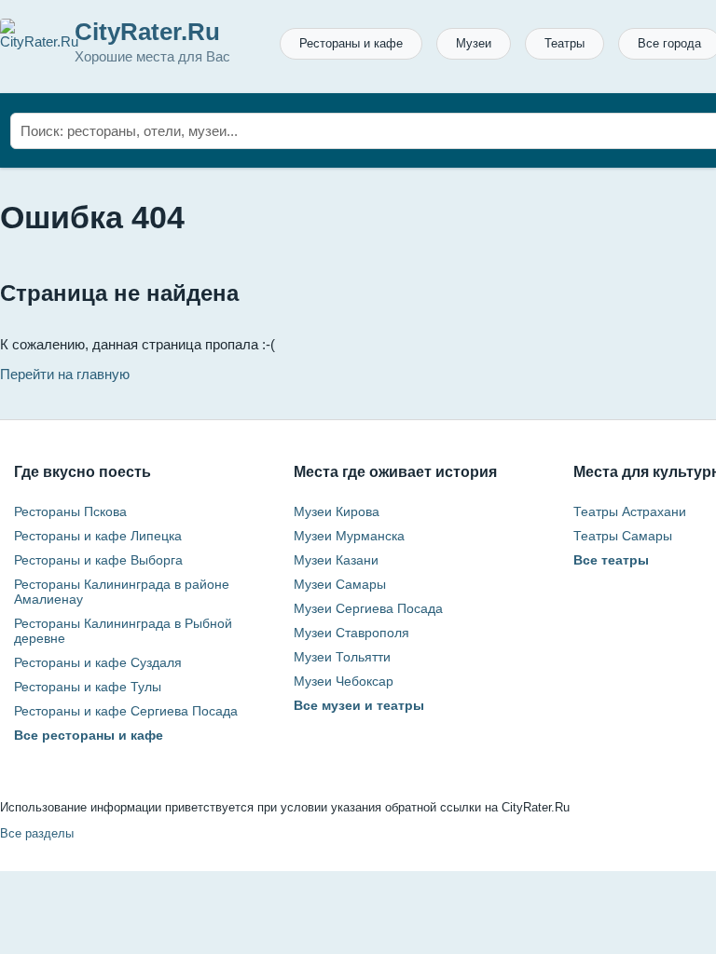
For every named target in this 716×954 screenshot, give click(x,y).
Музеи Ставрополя (351, 632)
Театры (564, 43)
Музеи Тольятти (342, 656)
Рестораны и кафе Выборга (98, 559)
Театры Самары (622, 535)
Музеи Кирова (336, 511)
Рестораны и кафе (351, 43)
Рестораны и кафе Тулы (87, 686)
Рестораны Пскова (70, 511)
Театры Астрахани (629, 511)
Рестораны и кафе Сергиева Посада (126, 710)
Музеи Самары (340, 584)
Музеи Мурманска (349, 535)
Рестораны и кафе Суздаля (98, 662)
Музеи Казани (336, 559)
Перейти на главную (65, 374)
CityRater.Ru (147, 32)
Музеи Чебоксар (343, 681)
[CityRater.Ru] (39, 41)
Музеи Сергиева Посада (368, 608)
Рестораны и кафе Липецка (98, 535)
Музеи (473, 43)
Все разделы (37, 833)
